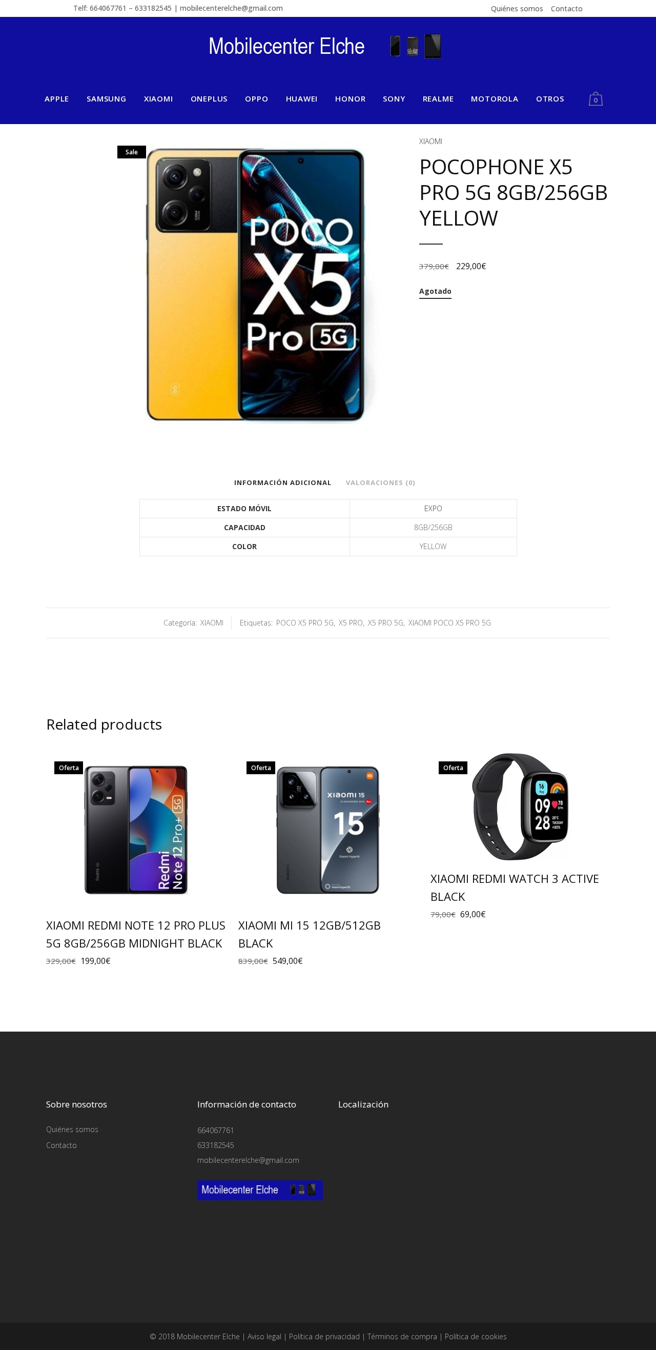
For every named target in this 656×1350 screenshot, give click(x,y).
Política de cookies (476, 1336)
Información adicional (283, 482)
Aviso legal (264, 1336)
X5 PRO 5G (385, 623)
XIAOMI (430, 141)
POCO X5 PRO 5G (305, 623)
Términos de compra (402, 1336)
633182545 (215, 1145)
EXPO (433, 508)
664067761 (215, 1130)
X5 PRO (351, 623)
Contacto (567, 8)
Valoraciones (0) (380, 482)
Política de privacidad (324, 1336)
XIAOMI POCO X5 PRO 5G (449, 623)
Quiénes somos (517, 8)
